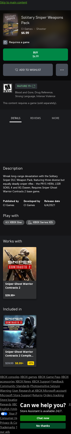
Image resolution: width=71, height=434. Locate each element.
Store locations (10, 400)
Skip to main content (13, 2)
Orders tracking (53, 395)
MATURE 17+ (24, 86)
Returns (37, 395)
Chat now (43, 418)
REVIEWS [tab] (35, 118)
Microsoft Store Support (16, 395)
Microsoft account (54, 390)
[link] (19, 273)
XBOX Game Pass (49, 377)
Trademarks (7, 427)
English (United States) (15, 409)
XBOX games (28, 377)
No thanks (43, 426)
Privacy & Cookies (12, 422)
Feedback (57, 381)
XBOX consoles (10, 377)
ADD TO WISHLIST (30, 70)
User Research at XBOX (27, 390)
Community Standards (15, 386)
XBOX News (23, 381)
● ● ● (62, 70)
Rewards (5, 404)
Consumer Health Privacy (16, 418)
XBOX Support (41, 381)
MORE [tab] (55, 118)
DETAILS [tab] (15, 118)
